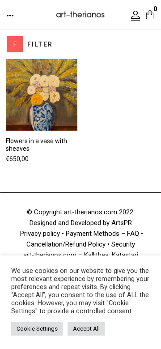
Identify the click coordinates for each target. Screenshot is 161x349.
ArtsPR (121, 223)
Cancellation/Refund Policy (66, 244)
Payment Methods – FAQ (102, 234)
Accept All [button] (86, 328)
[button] (11, 15)
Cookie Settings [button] (37, 328)
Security (123, 244)
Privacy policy (40, 234)
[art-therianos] (80, 14)
